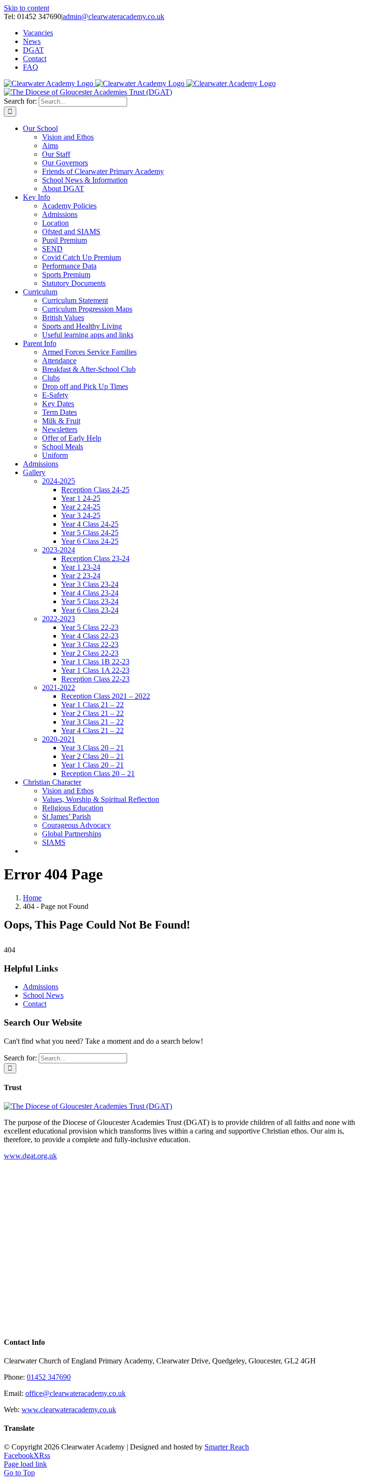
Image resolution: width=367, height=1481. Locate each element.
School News (43, 995)
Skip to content (26, 8)
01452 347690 (49, 1377)
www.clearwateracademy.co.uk (69, 1409)
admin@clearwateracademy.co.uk (113, 16)
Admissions (40, 987)
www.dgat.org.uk (30, 1156)
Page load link (25, 1464)
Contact (34, 1004)
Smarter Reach (227, 1447)
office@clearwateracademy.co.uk (75, 1393)
